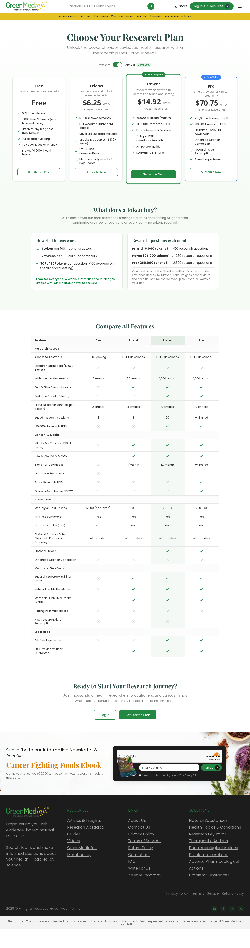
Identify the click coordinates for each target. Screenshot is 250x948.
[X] (241, 909)
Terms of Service (205, 893)
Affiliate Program (144, 875)
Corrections (139, 854)
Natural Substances (208, 820)
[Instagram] (214, 909)
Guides (73, 834)
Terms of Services (144, 841)
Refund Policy (233, 893)
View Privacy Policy (189, 775)
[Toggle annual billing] (117, 64)
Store (183, 6)
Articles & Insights (84, 820)
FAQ (132, 861)
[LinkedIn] (232, 909)
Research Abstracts (86, 827)
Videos (73, 841)
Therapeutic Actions (208, 841)
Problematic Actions (208, 854)
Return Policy (140, 847)
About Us (137, 820)
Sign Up (208, 768)
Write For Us (139, 868)
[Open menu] (240, 6)
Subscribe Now (96, 172)
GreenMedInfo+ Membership (82, 851)
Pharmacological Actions (213, 847)
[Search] (150, 6)
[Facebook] (223, 909)
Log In (198, 6)
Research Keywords (207, 834)
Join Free (216, 6)
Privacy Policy (141, 834)
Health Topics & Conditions (215, 827)
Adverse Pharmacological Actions (214, 865)
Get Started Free (39, 172)
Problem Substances (209, 875)
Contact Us (139, 827)
